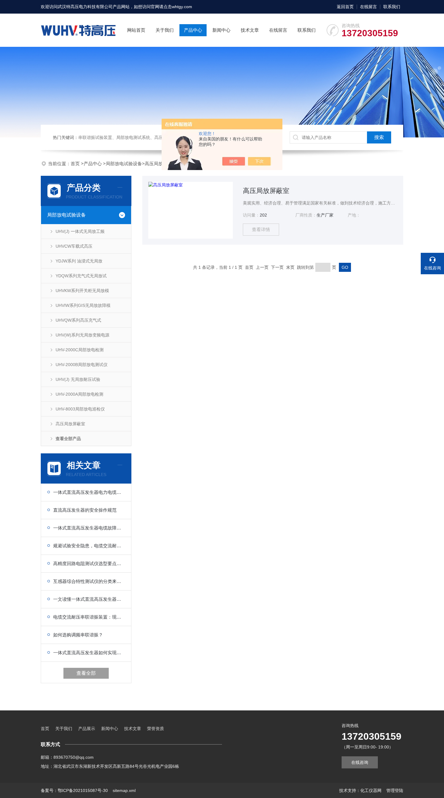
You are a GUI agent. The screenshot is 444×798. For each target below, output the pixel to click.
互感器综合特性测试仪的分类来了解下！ (89, 581)
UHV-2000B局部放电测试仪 (82, 364)
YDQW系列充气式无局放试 (81, 275)
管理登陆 (394, 790)
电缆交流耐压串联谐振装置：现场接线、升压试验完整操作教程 (89, 616)
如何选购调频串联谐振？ (78, 634)
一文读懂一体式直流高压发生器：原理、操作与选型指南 (89, 599)
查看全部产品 (68, 438)
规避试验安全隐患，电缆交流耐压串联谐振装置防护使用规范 (89, 545)
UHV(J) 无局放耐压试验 (78, 379)
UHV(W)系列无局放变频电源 (82, 335)
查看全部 (86, 673)
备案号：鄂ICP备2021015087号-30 (74, 790)
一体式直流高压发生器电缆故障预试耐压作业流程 (89, 527)
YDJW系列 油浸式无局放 (79, 261)
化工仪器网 (370, 790)
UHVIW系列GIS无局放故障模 (83, 305)
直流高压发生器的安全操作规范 (85, 510)
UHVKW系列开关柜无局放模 (82, 290)
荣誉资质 (155, 728)
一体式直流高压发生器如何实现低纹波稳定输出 (89, 652)
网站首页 (136, 30)
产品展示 (86, 728)
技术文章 (250, 30)
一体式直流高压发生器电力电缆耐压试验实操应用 (89, 492)
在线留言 (368, 6)
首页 (76, 163)
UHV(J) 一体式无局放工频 (80, 231)
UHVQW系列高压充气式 (78, 320)
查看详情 (261, 229)
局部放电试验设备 (124, 163)
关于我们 (165, 30)
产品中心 (193, 30)
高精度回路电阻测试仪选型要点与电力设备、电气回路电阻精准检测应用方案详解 (89, 563)
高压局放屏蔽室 (160, 163)
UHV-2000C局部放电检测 (80, 349)
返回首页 (345, 6)
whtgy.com (182, 6)
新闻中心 (221, 30)
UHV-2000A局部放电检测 (79, 394)
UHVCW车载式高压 (74, 246)
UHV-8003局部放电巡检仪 (80, 409)
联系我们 (391, 6)
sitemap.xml (124, 790)
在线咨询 (359, 762)
